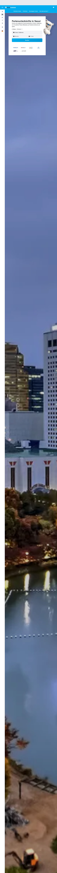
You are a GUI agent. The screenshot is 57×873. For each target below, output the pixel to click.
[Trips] (2, 27)
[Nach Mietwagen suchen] (2, 17)
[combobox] (17, 29)
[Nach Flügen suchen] (2, 11)
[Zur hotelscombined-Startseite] (10, 7)
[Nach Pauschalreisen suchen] (2, 20)
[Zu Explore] (2, 23)
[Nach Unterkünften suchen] (2, 14)
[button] (2, 7)
